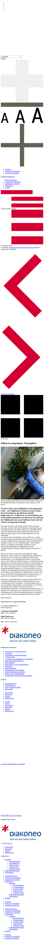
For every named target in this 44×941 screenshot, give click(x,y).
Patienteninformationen (12, 871)
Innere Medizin (10, 663)
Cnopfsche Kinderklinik (12, 182)
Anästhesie (8, 653)
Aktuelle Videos (14, 865)
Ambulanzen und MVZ (12, 184)
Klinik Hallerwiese (11, 180)
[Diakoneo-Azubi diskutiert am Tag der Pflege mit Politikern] (22, 392)
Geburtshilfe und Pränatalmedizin (16, 655)
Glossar (7, 703)
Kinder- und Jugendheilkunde (14, 674)
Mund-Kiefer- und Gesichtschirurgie (16, 664)
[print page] (22, 54)
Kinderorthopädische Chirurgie (15, 672)
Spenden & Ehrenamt (12, 173)
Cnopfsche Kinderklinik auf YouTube (13, 764)
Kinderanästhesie (10, 668)
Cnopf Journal (13, 867)
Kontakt (7, 187)
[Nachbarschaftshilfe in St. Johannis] (22, 321)
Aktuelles (8, 169)
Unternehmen (9, 872)
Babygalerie (9, 689)
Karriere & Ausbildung (12, 171)
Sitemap (7, 696)
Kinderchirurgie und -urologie (14, 670)
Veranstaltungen (10, 685)
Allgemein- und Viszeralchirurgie (15, 651)
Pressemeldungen (29, 247)
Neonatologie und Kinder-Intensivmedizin (18, 675)
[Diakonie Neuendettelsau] (22, 643)
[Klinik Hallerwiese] (8, 176)
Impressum (8, 694)
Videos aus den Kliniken (13, 687)
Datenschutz (9, 693)
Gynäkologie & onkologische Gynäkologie (19, 659)
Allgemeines (9, 186)
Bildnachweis (9, 698)
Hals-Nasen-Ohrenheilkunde (14, 661)
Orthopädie (8, 666)
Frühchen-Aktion (14, 869)
